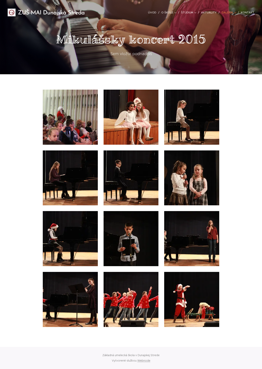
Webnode (143, 360)
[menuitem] (153, 12)
